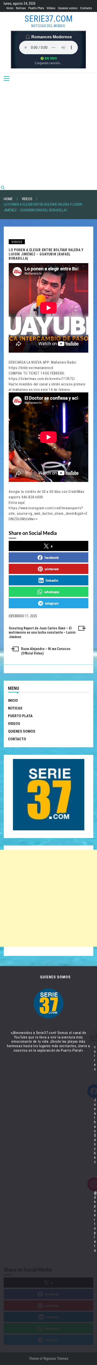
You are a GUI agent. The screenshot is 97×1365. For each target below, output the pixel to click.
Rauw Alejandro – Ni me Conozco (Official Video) (45, 651)
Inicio (9, 8)
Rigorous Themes (56, 1359)
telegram (52, 603)
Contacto (86, 8)
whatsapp (51, 592)
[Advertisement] (48, 133)
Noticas (21, 8)
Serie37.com (49, 18)
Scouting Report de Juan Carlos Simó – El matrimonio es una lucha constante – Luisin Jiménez (42, 632)
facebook (52, 557)
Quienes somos (68, 8)
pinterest (52, 569)
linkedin (52, 580)
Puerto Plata (36, 8)
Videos (51, 8)
